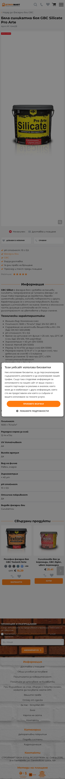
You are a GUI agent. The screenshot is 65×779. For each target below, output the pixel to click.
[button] (32, 411)
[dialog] (32, 390)
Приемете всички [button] (33, 403)
